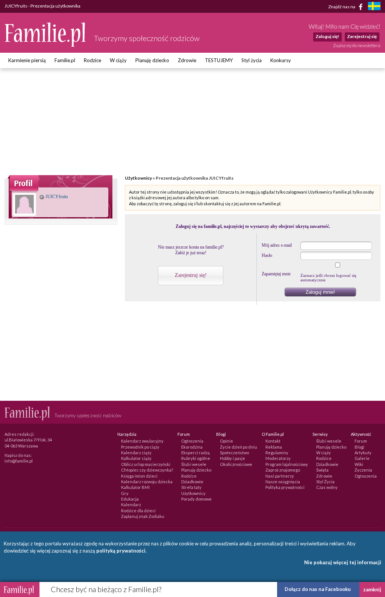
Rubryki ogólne (195, 458)
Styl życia (251, 60)
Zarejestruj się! (191, 275)
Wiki (359, 464)
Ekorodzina (192, 446)
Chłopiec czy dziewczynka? (147, 469)
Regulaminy (276, 452)
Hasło (267, 255)
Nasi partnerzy (279, 475)
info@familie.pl (19, 460)
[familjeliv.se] (374, 7)
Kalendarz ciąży (136, 452)
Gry (125, 493)
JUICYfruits (56, 196)
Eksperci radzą (195, 452)
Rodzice (92, 60)
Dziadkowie (192, 481)
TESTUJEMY (219, 60)
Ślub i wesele (193, 464)
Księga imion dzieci (139, 475)
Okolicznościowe (236, 464)
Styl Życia (325, 481)
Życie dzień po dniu (238, 446)
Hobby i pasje (232, 458)
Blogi (359, 446)
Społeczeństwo (234, 452)
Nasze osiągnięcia (282, 481)
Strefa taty (191, 487)
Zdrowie (187, 60)
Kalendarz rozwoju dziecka (147, 481)
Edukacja (130, 498)
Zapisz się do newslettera (356, 45)
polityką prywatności (121, 551)
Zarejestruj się (362, 36)
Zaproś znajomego (282, 469)
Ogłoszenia (192, 440)
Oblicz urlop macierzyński (145, 464)
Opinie (226, 440)
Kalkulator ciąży (136, 458)
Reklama (273, 446)
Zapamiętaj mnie (276, 273)
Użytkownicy (138, 178)
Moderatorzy (278, 458)
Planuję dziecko (152, 60)
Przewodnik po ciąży (140, 446)
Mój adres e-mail (277, 245)
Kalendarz (131, 504)
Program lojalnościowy (286, 464)
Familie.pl (65, 60)
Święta (322, 469)
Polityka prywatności (285, 487)
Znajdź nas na (342, 6)
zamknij (372, 589)
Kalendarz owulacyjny (142, 440)
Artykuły (363, 452)
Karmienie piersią (27, 60)
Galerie (362, 458)
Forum (361, 440)
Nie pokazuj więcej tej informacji (342, 562)
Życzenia (363, 469)
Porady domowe (196, 498)
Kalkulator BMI (135, 487)
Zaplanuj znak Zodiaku (142, 516)
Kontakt (272, 440)
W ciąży (118, 60)
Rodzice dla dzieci (138, 510)
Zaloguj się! (327, 36)
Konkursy (280, 60)
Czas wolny (327, 487)
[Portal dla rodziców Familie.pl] (45, 45)
